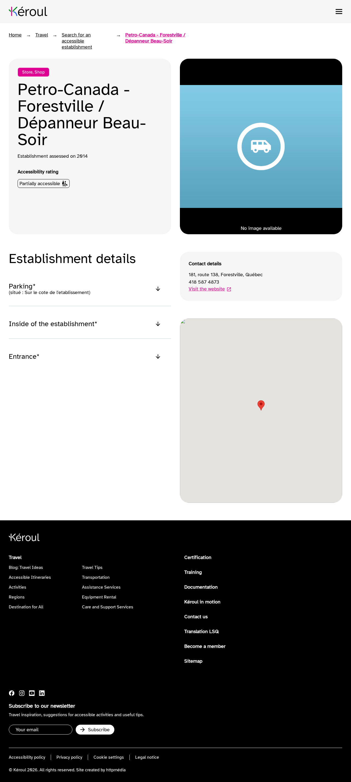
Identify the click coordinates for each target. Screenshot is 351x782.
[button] (261, 405)
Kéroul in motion (202, 602)
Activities (17, 587)
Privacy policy (69, 757)
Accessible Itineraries (30, 577)
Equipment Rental (99, 597)
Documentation (201, 587)
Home (15, 35)
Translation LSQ (201, 631)
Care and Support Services (107, 607)
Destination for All (26, 607)
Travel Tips (92, 567)
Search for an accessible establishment (77, 41)
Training (193, 572)
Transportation (96, 577)
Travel (41, 35)
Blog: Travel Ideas (26, 567)
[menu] (339, 11)
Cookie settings (109, 757)
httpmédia (116, 770)
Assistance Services (101, 587)
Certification (197, 557)
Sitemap (193, 661)
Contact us (196, 617)
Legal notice (147, 757)
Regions (17, 597)
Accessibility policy (27, 757)
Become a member (204, 646)
